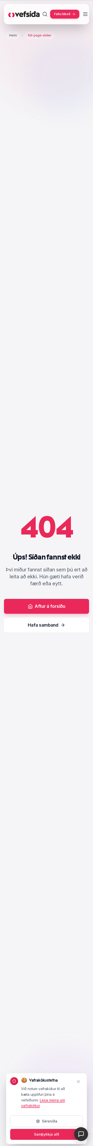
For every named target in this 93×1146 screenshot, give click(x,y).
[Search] (45, 14)
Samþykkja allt (46, 1134)
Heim (13, 35)
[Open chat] (81, 1134)
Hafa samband (43, 625)
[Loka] (78, 1081)
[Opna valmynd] (85, 14)
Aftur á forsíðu (50, 606)
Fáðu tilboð (62, 14)
